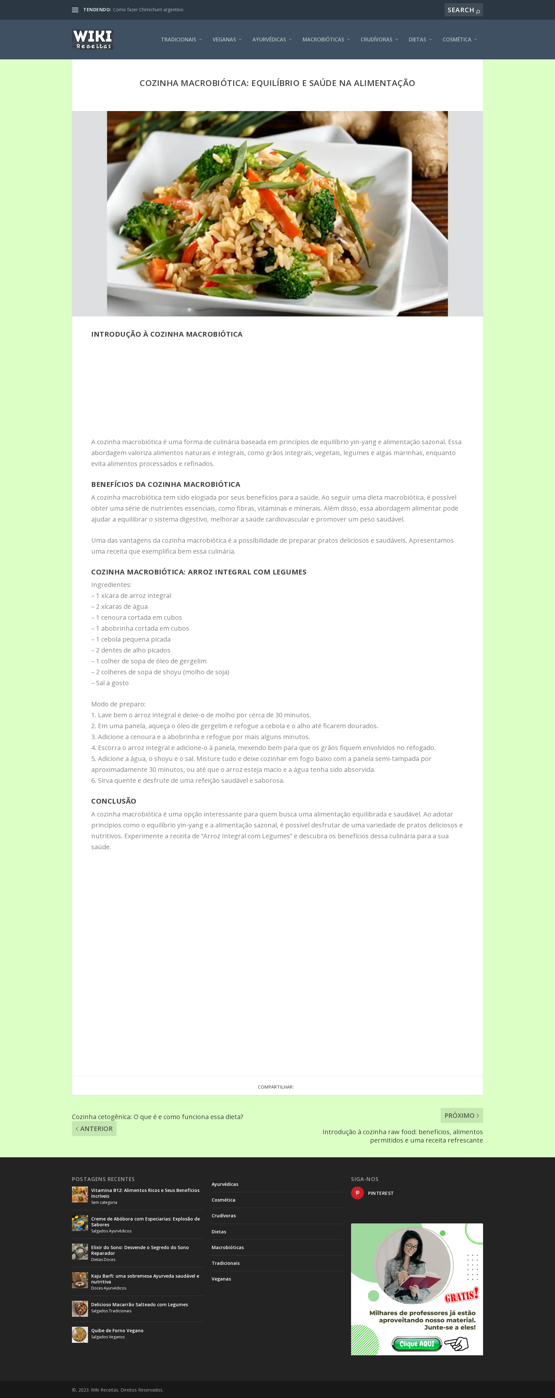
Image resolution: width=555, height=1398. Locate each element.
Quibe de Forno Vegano (117, 1330)
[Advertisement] (277, 389)
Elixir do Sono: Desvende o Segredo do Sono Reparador (140, 1250)
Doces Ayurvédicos (108, 1288)
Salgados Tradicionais (111, 1311)
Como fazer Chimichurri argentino (148, 9)
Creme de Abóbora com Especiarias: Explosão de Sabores (145, 1222)
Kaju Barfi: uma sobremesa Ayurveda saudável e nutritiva (145, 1279)
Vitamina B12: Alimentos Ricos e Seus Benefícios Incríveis (145, 1193)
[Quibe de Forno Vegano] (80, 1335)
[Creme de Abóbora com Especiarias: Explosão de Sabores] (80, 1223)
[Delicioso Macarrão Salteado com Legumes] (80, 1309)
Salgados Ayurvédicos (111, 1231)
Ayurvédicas (269, 40)
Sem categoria (104, 1202)
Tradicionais (178, 40)
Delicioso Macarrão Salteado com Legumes (139, 1304)
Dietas (417, 40)
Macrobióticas (323, 40)
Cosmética (457, 40)
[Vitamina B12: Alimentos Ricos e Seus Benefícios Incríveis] (80, 1195)
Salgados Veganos (108, 1337)
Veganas (224, 40)
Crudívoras (376, 40)
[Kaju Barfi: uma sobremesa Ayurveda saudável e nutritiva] (80, 1280)
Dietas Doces (103, 1259)
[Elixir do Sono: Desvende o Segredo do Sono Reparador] (80, 1252)
